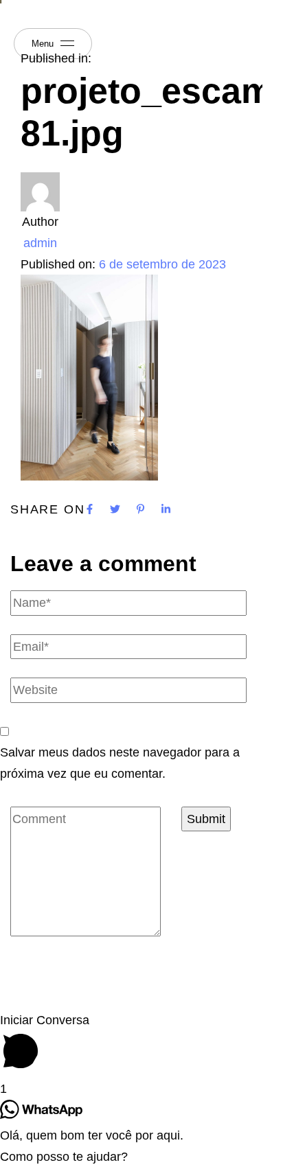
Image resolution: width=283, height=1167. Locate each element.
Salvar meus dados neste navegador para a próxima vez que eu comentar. (120, 763)
